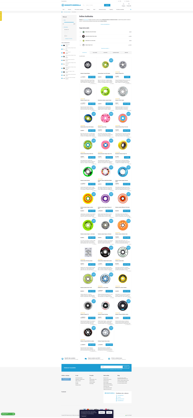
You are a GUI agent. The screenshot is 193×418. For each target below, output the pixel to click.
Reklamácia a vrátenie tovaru (79, 379)
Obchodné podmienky (78, 377)
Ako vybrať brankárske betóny (122, 383)
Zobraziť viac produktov (105, 48)
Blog (90, 377)
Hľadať (107, 5)
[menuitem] (64, 9)
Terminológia (91, 383)
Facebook (119, 397)
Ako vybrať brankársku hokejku (122, 381)
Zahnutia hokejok (92, 382)
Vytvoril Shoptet (129, 415)
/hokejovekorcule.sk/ (121, 398)
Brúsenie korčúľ (105, 377)
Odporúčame (84, 52)
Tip (65, 34)
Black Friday (66, 31)
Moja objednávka (63, 1)
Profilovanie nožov (106, 386)
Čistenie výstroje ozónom (107, 379)
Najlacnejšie (95, 52)
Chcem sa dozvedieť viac (105, 24)
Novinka (65, 32)
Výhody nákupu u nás (93, 379)
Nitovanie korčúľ (106, 380)
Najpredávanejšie (116, 52)
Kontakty (76, 383)
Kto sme (76, 382)
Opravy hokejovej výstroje (107, 383)
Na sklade (66, 29)
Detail (91, 77)
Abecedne (126, 52)
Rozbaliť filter (68, 38)
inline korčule (86, 19)
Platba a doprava (78, 380)
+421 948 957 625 (120, 395)
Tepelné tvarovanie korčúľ (107, 389)
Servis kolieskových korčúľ (107, 387)
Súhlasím (109, 412)
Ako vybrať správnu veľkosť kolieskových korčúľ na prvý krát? (123, 378)
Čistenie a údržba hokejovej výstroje (123, 380)
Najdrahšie (105, 52)
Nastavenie (84, 416)
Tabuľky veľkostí (92, 380)
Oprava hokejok (105, 382)
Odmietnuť (102, 412)
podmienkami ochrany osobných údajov (116, 369)
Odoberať (126, 366)
